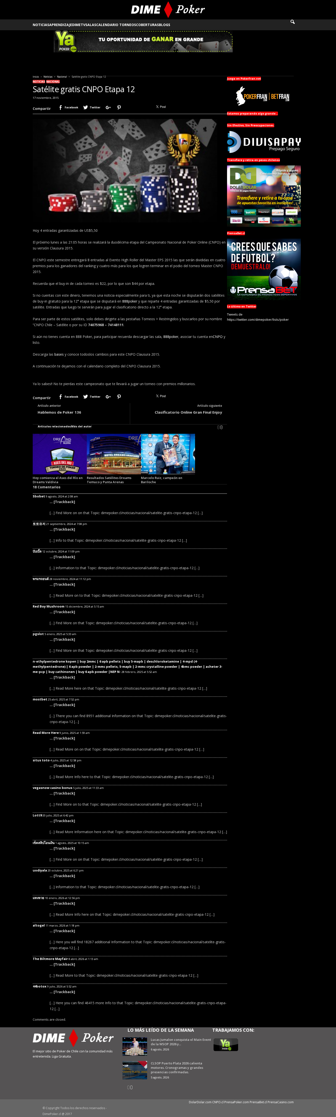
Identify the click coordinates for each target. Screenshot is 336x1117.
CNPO (218, 336)
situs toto (41, 760)
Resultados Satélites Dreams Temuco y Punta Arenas (109, 480)
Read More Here (46, 732)
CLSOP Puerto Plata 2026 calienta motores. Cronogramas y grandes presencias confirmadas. (177, 1067)
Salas (90, 24)
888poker (129, 301)
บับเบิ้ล (37, 551)
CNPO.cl (218, 1102)
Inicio (36, 76)
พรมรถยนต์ (41, 579)
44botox (39, 986)
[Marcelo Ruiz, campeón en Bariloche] (168, 454)
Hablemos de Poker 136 (59, 412)
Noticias (41, 24)
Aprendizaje (60, 24)
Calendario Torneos (116, 24)
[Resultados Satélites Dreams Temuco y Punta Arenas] (114, 454)
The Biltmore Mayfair (50, 959)
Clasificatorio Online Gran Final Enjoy (188, 412)
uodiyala (40, 870)
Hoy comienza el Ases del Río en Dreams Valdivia (58, 480)
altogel (39, 925)
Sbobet (39, 496)
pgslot (38, 634)
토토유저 (39, 524)
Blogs (164, 24)
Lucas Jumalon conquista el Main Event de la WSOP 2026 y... (181, 1041)
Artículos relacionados (54, 426)
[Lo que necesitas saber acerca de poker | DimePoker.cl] (168, 9)
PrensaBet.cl (258, 1102)
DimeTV (78, 24)
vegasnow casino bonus (52, 787)
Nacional (62, 76)
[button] (295, 24)
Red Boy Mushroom (48, 606)
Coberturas (147, 24)
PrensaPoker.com (236, 1102)
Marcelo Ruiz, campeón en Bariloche (161, 480)
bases (59, 354)
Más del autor (81, 426)
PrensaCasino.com (281, 1102)
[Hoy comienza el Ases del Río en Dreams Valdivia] (60, 454)
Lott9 (37, 815)
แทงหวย (38, 898)
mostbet (40, 699)
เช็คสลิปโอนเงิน (44, 843)
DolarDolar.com (200, 1102)
